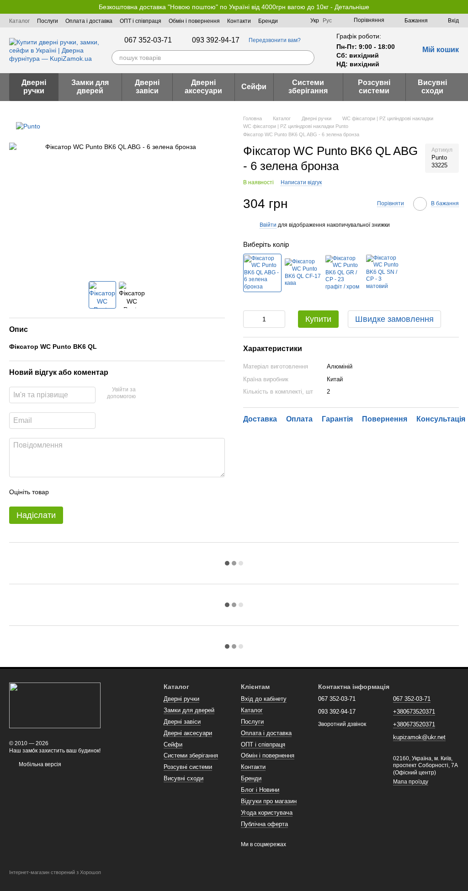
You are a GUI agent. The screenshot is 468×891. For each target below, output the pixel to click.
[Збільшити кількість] (278, 319)
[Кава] (303, 273)
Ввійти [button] (268, 225)
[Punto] (28, 126)
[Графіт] (343, 273)
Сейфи (253, 87)
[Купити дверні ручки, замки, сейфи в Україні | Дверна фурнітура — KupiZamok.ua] (55, 705)
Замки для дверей (90, 87)
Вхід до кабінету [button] (264, 698)
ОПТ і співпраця (140, 21)
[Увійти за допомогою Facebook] (145, 393)
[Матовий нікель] (384, 273)
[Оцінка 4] (108, 491)
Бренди (268, 21)
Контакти (239, 21)
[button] (460, 7)
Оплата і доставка (88, 21)
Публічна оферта (264, 824)
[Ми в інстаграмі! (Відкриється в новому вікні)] (297, 20)
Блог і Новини (260, 789)
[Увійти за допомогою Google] (160, 393)
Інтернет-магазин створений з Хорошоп (55, 872)
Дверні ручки (33, 87)
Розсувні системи (374, 87)
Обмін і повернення (194, 21)
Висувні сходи (432, 87)
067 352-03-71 (148, 40)
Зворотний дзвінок (342, 724)
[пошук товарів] (307, 57)
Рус (327, 20)
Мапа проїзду (410, 782)
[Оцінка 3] (93, 491)
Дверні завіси (147, 87)
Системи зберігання (308, 87)
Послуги (47, 21)
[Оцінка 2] (78, 491)
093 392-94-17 (215, 40)
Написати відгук (301, 182)
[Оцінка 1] (64, 491)
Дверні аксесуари (203, 87)
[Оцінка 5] (122, 491)
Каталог (19, 21)
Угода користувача (266, 812)
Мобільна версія (39, 764)
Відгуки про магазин (269, 801)
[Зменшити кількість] (250, 319)
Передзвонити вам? (275, 40)
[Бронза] (262, 273)
